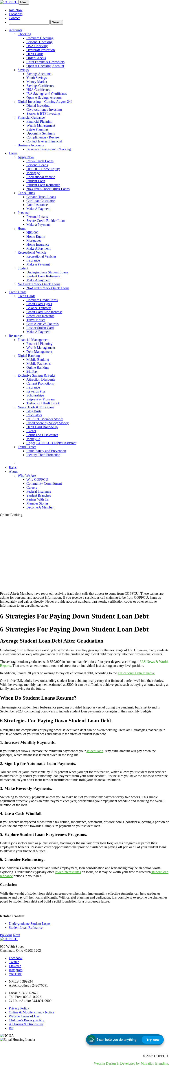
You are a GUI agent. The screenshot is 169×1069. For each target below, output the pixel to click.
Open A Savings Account (44, 97)
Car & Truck (26, 193)
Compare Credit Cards (42, 300)
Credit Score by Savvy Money (47, 423)
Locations (15, 14)
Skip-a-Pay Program (40, 399)
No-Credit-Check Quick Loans (48, 189)
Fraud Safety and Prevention (46, 451)
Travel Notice (35, 320)
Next (16, 935)
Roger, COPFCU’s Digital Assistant (51, 443)
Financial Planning (39, 121)
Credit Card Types (39, 304)
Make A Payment (38, 209)
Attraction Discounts (40, 379)
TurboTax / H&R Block (43, 403)
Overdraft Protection (40, 50)
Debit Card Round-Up (42, 427)
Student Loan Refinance (43, 185)
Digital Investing (38, 105)
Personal (23, 213)
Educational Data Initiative (136, 673)
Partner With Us (37, 499)
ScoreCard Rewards (40, 316)
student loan (94, 751)
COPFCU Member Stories (44, 419)
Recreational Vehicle (40, 177)
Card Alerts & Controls (42, 324)
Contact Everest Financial (44, 141)
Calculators (34, 415)
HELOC (32, 232)
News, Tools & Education (36, 407)
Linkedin (15, 966)
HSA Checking (37, 46)
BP (11, 1028)
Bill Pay (32, 371)
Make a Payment (38, 224)
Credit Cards (17, 292)
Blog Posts (33, 411)
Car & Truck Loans (39, 161)
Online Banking (37, 367)
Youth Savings (36, 78)
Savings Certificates (40, 86)
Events (31, 431)
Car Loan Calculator (40, 201)
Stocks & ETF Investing (43, 113)
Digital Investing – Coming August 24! (45, 101)
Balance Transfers (38, 308)
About (13, 471)
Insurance (33, 260)
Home (22, 228)
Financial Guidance (31, 117)
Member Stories (37, 503)
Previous (6, 935)
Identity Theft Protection (43, 455)
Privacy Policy (19, 1008)
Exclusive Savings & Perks (36, 375)
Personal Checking (39, 42)
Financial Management (33, 340)
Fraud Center (27, 447)
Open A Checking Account (45, 66)
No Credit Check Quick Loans (39, 284)
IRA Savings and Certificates (46, 93)
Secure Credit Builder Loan (45, 220)
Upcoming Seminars (40, 133)
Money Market (36, 82)
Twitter (14, 962)
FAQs (26, 461)
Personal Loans (37, 165)
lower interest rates (68, 872)
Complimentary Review (43, 137)
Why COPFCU (37, 479)
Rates (13, 467)
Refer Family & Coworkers (45, 62)
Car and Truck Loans (41, 197)
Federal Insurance (38, 491)
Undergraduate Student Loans (47, 272)
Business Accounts (31, 145)
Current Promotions (40, 383)
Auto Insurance (37, 205)
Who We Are (27, 475)
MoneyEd (33, 439)
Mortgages (33, 240)
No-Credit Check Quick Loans (47, 288)
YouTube (15, 974)
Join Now (15, 10)
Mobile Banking (37, 359)
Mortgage (33, 173)
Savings (23, 70)
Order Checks (36, 58)
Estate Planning (37, 129)
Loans (13, 153)
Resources (16, 336)
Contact (14, 18)
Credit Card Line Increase (44, 312)
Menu (23, 2)
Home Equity (35, 236)
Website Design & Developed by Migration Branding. (131, 1063)
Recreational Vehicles (41, 256)
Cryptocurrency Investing (44, 109)
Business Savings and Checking (48, 149)
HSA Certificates (38, 90)
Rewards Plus (36, 391)
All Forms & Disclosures (26, 1024)
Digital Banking (29, 355)
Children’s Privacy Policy (26, 1020)
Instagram (15, 970)
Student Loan (35, 181)
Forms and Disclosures (42, 435)
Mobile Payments (38, 363)
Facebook (15, 958)
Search (56, 22)
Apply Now (26, 157)
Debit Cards (34, 54)
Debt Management (39, 351)
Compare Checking (39, 38)
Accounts (15, 30)
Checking (24, 34)
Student (23, 268)
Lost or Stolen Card (40, 328)
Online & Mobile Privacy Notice (31, 1012)
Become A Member (39, 507)
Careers (31, 487)
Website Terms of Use (24, 1016)
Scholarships (35, 395)
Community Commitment (44, 483)
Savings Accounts (38, 74)
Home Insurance (37, 244)
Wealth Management (40, 125)
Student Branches (38, 495)
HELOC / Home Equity (43, 169)
